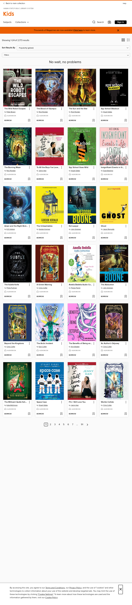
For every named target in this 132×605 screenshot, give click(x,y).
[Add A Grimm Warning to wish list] (61, 296)
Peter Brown (11, 112)
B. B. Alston (11, 229)
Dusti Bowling (108, 171)
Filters (6, 55)
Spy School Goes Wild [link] (78, 167)
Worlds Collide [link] (107, 402)
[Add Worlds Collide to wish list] (125, 414)
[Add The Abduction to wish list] (125, 296)
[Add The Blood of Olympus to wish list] (61, 120)
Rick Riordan (43, 112)
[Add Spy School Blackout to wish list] (125, 120)
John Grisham (76, 229)
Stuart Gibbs (107, 112)
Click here (78, 30)
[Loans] (109, 22)
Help (124, 3)
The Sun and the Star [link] (78, 109)
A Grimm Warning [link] (44, 285)
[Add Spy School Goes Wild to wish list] (93, 179)
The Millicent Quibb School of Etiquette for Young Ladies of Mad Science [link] (16, 402)
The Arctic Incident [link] (45, 343)
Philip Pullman (12, 288)
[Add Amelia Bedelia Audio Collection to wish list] (93, 296)
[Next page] (87, 424)
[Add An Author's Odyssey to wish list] (125, 355)
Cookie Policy (51, 597)
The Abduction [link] (107, 285)
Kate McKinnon (12, 405)
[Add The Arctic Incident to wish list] (61, 355)
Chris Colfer (43, 288)
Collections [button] (21, 22)
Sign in (120, 22)
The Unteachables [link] (44, 226)
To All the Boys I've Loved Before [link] (48, 167)
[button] (98, 22)
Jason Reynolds (108, 229)
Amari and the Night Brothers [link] (16, 226)
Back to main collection (15, 3)
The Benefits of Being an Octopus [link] (80, 343)
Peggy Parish (75, 288)
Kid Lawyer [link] (73, 226)
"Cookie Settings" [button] (45, 594)
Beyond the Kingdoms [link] (14, 343)
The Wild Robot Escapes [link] (15, 109)
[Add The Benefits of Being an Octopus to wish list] (93, 355)
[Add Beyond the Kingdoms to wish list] (29, 355)
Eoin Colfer (43, 347)
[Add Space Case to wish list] (61, 414)
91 (82, 424)
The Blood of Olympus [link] (46, 109)
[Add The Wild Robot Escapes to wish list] (29, 120)
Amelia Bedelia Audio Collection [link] (80, 285)
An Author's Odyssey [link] (110, 343)
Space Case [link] (42, 402)
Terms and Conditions (55, 587)
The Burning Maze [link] (12, 167)
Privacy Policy (75, 587)
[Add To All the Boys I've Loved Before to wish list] (61, 179)
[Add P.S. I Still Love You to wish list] (93, 414)
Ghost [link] (103, 226)
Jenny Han (42, 171)
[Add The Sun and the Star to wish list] (93, 120)
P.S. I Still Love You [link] (77, 402)
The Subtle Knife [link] (11, 285)
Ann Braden (75, 347)
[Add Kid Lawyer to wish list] (93, 238)
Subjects (7, 22)
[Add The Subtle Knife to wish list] (29, 296)
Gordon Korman (44, 229)
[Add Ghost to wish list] (125, 238)
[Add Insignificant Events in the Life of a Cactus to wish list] (125, 179)
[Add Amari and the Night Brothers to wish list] (29, 238)
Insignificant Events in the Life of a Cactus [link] (113, 167)
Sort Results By (8, 48)
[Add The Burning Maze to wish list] (29, 179)
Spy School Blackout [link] (110, 109)
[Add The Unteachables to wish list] (61, 238)
